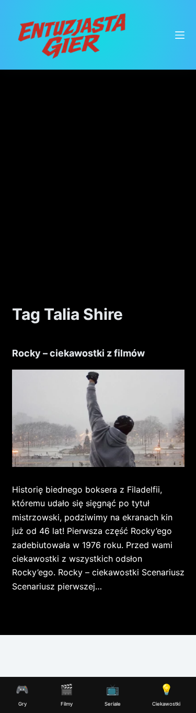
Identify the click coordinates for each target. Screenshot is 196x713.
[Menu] (180, 35)
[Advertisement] (98, 173)
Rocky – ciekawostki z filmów (78, 353)
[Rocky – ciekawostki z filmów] (98, 418)
